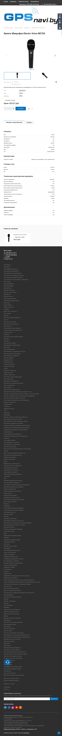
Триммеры (6, 607)
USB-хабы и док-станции (10, 546)
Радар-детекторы (8, 360)
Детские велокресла (9, 290)
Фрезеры (6, 603)
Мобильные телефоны (10, 457)
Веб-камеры (7, 415)
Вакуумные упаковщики (10, 518)
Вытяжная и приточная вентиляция (13, 336)
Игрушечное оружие (9, 641)
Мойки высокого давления (11, 588)
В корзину (21, 108)
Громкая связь (8, 288)
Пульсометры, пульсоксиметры (12, 328)
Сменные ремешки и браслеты (12, 317)
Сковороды (7, 476)
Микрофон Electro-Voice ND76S (20, 234)
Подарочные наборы (9, 567)
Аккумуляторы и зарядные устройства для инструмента (19, 592)
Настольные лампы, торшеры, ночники (14, 398)
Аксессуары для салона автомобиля (14, 508)
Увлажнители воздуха (10, 343)
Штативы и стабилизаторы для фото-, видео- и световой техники (21, 393)
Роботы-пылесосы (9, 307)
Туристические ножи (9, 374)
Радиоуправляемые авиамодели (12, 474)
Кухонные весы (8, 493)
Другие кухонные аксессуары (12, 614)
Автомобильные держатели (11, 355)
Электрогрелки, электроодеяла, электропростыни (17, 637)
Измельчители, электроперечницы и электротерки (17, 448)
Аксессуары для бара (9, 440)
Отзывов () (16, 81)
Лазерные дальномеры (10, 446)
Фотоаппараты (8, 569)
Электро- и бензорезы (10, 601)
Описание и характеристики (14, 122)
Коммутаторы (7, 671)
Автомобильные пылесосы (11, 470)
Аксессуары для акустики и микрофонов (15, 652)
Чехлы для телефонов (10, 673)
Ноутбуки (6, 571)
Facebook (9, 707)
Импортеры (13, 1)
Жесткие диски (8, 630)
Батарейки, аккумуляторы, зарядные (13, 487)
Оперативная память (9, 542)
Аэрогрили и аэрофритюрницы (12, 539)
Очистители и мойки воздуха (11, 389)
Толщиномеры (8, 404)
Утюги (5, 410)
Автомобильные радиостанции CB (13, 277)
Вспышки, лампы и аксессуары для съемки (15, 654)
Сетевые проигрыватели (10, 565)
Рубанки (6, 599)
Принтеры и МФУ (8, 514)
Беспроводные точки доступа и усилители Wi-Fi (16, 635)
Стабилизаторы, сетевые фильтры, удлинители (16, 427)
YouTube (16, 707)
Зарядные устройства (10, 402)
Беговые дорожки (8, 358)
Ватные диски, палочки (10, 501)
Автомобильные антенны (11, 269)
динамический (22, 90)
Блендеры (6, 503)
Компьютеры (7, 313)
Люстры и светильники (10, 292)
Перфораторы (7, 573)
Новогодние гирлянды (10, 298)
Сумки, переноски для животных (13, 434)
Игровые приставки (9, 364)
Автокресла (7, 267)
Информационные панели (11, 556)
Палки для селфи (8, 379)
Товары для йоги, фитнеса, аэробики (14, 510)
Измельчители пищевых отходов (13, 656)
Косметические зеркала (10, 495)
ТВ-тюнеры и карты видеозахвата (13, 377)
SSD (5, 478)
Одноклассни (20, 707)
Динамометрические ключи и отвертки (14, 525)
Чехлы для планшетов (10, 552)
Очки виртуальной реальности (12, 550)
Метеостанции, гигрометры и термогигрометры (16, 400)
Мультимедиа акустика (10, 624)
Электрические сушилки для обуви (13, 622)
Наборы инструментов (10, 489)
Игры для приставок (9, 385)
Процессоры (7, 645)
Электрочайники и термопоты (12, 482)
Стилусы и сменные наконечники (13, 658)
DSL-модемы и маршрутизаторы (12, 669)
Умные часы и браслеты (10, 311)
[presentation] (6, 55)
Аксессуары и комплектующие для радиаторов (16, 484)
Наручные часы (8, 332)
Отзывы (6, 1)
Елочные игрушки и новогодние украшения (15, 417)
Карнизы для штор (9, 408)
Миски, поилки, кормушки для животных (15, 453)
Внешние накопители (9, 459)
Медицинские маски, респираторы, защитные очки (17, 391)
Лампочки (6, 438)
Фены (5, 533)
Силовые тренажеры (9, 628)
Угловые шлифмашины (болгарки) (13, 529)
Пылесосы (7, 406)
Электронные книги (9, 531)
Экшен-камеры (8, 305)
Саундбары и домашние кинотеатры (13, 558)
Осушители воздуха (9, 366)
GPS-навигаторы (8, 362)
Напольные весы (8, 296)
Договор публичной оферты (11, 680)
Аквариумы (7, 506)
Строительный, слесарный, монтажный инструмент (18, 523)
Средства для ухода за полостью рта (14, 520)
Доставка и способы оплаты (11, 678)
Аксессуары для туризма (10, 468)
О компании (7, 687)
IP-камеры (6, 334)
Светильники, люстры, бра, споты (13, 330)
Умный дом (7, 303)
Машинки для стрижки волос (12, 463)
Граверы (6, 616)
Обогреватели (7, 620)
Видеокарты (7, 643)
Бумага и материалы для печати (12, 590)
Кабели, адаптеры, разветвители (12, 491)
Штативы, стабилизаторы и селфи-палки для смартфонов (19, 396)
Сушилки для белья (9, 527)
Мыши (5, 461)
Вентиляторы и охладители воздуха (13, 383)
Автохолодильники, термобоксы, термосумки (16, 279)
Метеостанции (8, 326)
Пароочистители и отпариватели (12, 465)
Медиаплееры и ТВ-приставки (12, 345)
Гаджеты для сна (8, 372)
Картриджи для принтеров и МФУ (13, 666)
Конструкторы (7, 586)
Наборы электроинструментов (12, 609)
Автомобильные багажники (11, 271)
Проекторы (7, 347)
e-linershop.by (26, 732)
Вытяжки (6, 338)
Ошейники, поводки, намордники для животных (17, 425)
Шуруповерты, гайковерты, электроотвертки (16, 429)
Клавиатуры (7, 548)
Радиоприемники (8, 594)
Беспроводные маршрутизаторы (12, 535)
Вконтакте (5, 707)
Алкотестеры (7, 281)
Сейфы (6, 368)
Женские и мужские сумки (11, 611)
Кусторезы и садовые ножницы (12, 597)
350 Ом (20, 95)
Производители (35, 1)
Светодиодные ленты (10, 512)
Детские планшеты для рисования (13, 563)
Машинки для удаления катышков (13, 480)
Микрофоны (7, 294)
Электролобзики (8, 605)
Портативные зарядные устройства (13, 423)
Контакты (6, 689)
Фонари (6, 451)
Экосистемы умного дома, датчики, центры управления (19, 580)
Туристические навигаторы (11, 324)
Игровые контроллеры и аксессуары (14, 633)
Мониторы (7, 544)
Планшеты (7, 341)
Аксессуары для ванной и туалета (13, 419)
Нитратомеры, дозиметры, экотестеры (14, 499)
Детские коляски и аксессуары (12, 353)
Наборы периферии (9, 554)
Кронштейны (7, 626)
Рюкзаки (6, 516)
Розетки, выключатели (10, 322)
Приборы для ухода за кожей (11, 497)
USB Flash (6, 537)
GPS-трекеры (7, 264)
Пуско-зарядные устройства (11, 442)
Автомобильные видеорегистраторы (14, 275)
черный (20, 93)
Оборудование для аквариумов (12, 647)
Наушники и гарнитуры (10, 370)
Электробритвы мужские (10, 472)
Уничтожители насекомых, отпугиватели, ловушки (17, 584)
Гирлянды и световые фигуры (12, 649)
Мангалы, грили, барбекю (10, 578)
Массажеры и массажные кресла (13, 455)
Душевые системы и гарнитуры (12, 618)
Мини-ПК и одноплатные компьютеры (14, 675)
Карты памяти (7, 387)
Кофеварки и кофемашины (11, 381)
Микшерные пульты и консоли (12, 639)
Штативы (6, 315)
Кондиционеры (8, 432)
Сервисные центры (24, 1)
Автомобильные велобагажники (12, 273)
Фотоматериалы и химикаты (11, 561)
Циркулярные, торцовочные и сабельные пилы (16, 575)
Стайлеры (6, 309)
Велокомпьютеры (8, 286)
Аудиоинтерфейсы (9, 283)
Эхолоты (6, 319)
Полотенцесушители (9, 349)
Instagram (12, 707)
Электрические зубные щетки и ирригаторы (15, 436)
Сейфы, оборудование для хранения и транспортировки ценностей (22, 582)
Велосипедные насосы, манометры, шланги (16, 421)
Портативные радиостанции (11, 300)
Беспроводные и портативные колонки (14, 351)
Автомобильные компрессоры (12, 444)
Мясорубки (7, 413)
